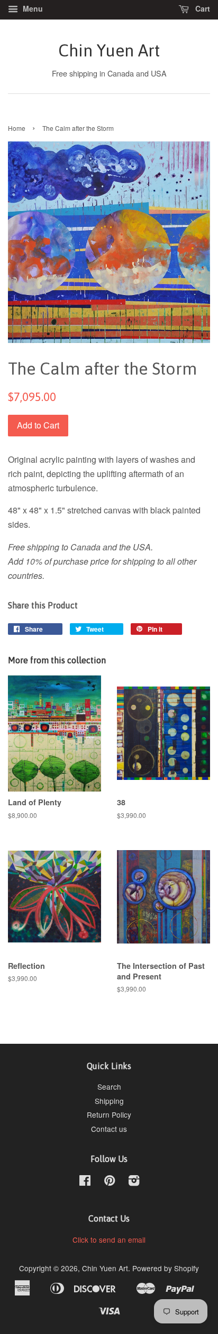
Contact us (109, 1128)
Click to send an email (109, 1239)
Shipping (109, 1100)
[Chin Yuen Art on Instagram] (134, 1182)
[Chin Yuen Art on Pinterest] (109, 1182)
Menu (32, 8)
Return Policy (109, 1114)
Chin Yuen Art (109, 50)
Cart (201, 8)
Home (16, 127)
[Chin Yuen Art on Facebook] (85, 1182)
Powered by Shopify (165, 1268)
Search (109, 1086)
